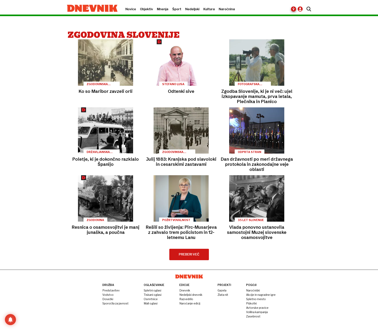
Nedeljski (192, 9)
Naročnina (227, 9)
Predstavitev (111, 290)
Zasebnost (253, 316)
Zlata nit (223, 294)
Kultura (209, 9)
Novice (130, 9)
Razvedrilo (186, 299)
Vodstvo (108, 294)
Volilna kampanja (257, 312)
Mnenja (162, 9)
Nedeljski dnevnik (190, 294)
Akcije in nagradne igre (261, 294)
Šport (176, 9)
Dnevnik (184, 290)
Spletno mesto (256, 299)
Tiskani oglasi (152, 294)
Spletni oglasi (152, 290)
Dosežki (107, 299)
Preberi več (189, 254)
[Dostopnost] (293, 9)
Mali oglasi (151, 303)
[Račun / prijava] (301, 8)
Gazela (222, 290)
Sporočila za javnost (115, 303)
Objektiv (146, 9)
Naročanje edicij (189, 303)
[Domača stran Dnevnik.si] (90, 9)
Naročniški (253, 290)
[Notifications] (10, 319)
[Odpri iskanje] (308, 9)
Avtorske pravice (257, 307)
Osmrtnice (151, 299)
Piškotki (251, 303)
